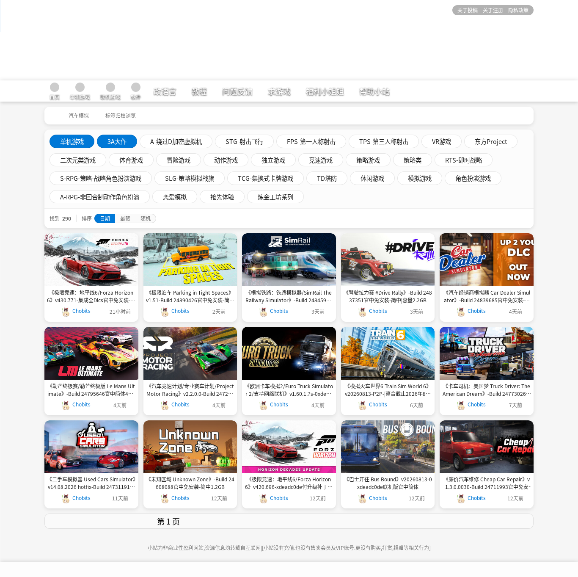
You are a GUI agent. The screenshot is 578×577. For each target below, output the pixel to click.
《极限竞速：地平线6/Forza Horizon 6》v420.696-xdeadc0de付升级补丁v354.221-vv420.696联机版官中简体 (289, 483)
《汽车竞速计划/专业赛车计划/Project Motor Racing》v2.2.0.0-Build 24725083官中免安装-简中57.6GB (190, 390)
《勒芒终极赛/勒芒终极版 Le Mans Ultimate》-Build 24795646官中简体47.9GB (91, 390)
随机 (145, 218)
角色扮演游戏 (473, 178)
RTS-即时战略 (463, 159)
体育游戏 (131, 159)
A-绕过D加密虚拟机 (176, 141)
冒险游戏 (178, 159)
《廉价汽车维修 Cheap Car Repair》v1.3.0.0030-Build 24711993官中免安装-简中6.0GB (486, 483)
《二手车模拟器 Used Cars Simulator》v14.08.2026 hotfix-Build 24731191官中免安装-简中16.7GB (91, 483)
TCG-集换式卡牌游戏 (265, 178)
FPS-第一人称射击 (311, 141)
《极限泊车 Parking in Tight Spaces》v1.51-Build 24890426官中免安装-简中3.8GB (190, 296)
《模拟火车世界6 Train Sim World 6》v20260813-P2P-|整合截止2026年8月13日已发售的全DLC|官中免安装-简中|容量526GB (388, 390)
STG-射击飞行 (244, 141)
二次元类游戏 (78, 159)
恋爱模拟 (175, 196)
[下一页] (413, 521)
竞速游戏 (321, 159)
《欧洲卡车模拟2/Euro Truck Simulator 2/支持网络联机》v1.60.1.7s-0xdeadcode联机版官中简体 (289, 390)
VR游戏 (441, 141)
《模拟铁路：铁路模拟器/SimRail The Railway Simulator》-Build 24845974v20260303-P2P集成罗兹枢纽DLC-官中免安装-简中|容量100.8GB (288, 296)
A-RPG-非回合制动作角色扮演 (99, 196)
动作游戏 (226, 159)
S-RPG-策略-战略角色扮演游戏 (100, 178)
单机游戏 (72, 141)
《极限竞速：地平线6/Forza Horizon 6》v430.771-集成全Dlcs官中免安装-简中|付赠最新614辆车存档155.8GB (91, 296)
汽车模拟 (79, 115)
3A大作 (117, 141)
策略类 (412, 159)
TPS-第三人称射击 (383, 141)
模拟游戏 (420, 178)
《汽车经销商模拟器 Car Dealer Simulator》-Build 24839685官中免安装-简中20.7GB (486, 296)
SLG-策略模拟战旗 (189, 178)
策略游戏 (368, 159)
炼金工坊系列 (275, 196)
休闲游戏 (372, 178)
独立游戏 (273, 159)
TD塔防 (327, 178)
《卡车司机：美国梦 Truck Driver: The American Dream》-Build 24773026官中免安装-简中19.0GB (487, 390)
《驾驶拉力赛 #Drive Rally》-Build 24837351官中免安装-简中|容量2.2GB (388, 296)
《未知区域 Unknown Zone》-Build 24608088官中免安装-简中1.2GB (190, 482)
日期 (105, 218)
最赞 (125, 218)
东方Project (491, 141)
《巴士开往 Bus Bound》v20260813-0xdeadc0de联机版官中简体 (388, 482)
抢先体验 (222, 196)
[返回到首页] (52, 113)
